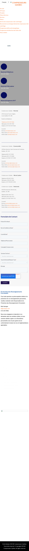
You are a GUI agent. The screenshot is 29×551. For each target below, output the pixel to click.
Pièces (1, 19)
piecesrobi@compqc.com (14, 205)
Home (9, 46)
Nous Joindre (3, 32)
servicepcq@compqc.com (11, 163)
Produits (2, 13)
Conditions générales (8, 388)
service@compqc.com (10, 130)
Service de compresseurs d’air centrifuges (11, 21)
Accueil (2, 8)
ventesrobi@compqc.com (14, 207)
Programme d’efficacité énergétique (9, 28)
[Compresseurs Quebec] (18, 3)
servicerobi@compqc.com (11, 203)
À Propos (2, 10)
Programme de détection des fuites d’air (10, 30)
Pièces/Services (4, 15)
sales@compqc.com (12, 134)
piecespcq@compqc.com (14, 164)
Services (2, 17)
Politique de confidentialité (10, 382)
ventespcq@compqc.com (14, 166)
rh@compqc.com (5, 308)
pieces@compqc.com (13, 132)
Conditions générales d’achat (10, 385)
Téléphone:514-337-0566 (8, 122)
